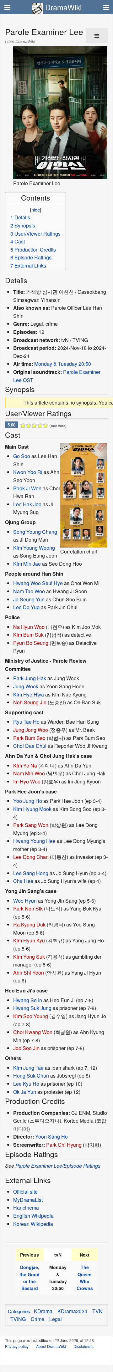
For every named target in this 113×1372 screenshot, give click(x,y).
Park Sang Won (30, 825)
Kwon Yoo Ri (27, 472)
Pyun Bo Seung (30, 642)
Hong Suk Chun (31, 1075)
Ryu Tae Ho (26, 721)
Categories (19, 1311)
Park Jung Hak (29, 678)
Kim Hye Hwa (28, 694)
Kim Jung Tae (28, 1067)
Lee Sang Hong (30, 873)
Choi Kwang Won (32, 1032)
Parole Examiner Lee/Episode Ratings (57, 1165)
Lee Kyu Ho (26, 1083)
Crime (37, 1319)
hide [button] (35, 209)
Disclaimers (83, 1346)
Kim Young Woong (34, 547)
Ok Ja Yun (24, 1091)
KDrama (43, 1311)
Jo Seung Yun (29, 599)
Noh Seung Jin (29, 702)
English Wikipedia (33, 1215)
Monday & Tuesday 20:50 (62, 363)
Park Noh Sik (28, 908)
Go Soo (21, 456)
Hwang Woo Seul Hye (38, 583)
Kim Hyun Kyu (29, 940)
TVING (18, 1319)
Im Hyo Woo (26, 781)
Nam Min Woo (29, 773)
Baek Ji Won (27, 488)
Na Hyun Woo (29, 626)
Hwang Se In (27, 1000)
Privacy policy (17, 1346)
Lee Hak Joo (27, 504)
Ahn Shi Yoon (28, 972)
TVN (97, 1311)
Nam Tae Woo (29, 591)
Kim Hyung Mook (32, 809)
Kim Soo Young (30, 1016)
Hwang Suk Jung (32, 1008)
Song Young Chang (35, 531)
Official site (25, 1191)
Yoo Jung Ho (27, 800)
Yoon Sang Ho (51, 1136)
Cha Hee (23, 881)
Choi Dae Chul (29, 745)
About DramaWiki (51, 1346)
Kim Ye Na (25, 765)
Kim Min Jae (27, 563)
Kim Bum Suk (28, 634)
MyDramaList (28, 1199)
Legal (55, 1319)
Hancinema (26, 1207)
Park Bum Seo (29, 738)
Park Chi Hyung (64, 1144)
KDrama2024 (72, 1311)
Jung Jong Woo (30, 729)
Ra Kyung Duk (29, 924)
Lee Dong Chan (31, 856)
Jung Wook (25, 686)
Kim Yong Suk (29, 956)
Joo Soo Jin (26, 1048)
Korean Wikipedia (33, 1223)
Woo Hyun (25, 900)
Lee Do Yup (26, 607)
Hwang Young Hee (34, 840)
